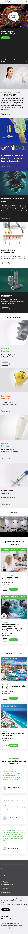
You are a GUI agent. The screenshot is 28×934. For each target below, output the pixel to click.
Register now (13, 589)
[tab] (5, 56)
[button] (25, 61)
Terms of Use (4, 923)
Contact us (6, 909)
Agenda (5, 589)
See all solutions (14, 512)
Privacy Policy (10, 923)
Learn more (8, 39)
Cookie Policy (16, 923)
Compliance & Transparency (7, 925)
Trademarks (15, 925)
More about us (6, 114)
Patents (20, 925)
